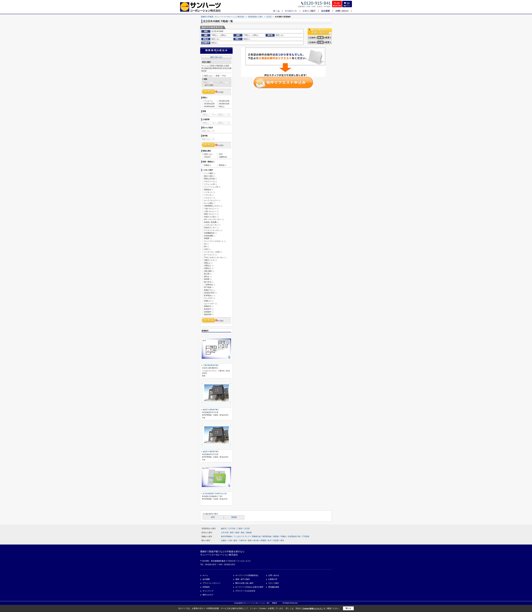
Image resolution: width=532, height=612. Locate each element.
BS (206, 247)
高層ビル (208, 301)
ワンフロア (209, 298)
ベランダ (208, 195)
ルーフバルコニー (212, 200)
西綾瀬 (234, 517)
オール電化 (209, 203)
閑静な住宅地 (210, 179)
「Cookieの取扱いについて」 (312, 609)
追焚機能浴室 (210, 233)
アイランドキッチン (213, 230)
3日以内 (207, 157)
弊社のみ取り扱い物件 (244, 583)
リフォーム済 (210, 184)
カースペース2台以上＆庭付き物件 (249, 587)
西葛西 (263, 540)
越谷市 (223, 528)
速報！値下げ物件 (242, 579)
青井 (282, 540)
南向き (208, 276)
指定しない (208, 76)
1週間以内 (223, 157)
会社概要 (206, 579)
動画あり (222, 165)
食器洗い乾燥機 (211, 222)
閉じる (348, 608)
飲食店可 (208, 309)
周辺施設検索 (273, 587)
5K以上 (221, 106)
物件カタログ (208, 595)
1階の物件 (209, 271)
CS (206, 244)
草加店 (326, 22)
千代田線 (305, 536)
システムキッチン (212, 225)
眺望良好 (208, 190)
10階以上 (208, 266)
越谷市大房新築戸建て (211, 410)
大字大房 (225, 532)
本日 (220, 154)
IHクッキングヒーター (214, 219)
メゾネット (209, 192)
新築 (217, 76)
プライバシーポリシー (212, 583)
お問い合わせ (273, 575)
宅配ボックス (210, 260)
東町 (243, 532)
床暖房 (208, 238)
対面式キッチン (211, 228)
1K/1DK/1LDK (224, 101)
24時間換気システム (213, 206)
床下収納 (208, 287)
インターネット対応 (213, 252)
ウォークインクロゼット (215, 241)
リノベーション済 (212, 187)
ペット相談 (209, 173)
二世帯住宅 (209, 285)
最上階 (208, 274)
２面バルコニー (211, 209)
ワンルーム (208, 101)
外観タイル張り (211, 217)
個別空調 (208, 314)
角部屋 (208, 279)
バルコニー (209, 198)
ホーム (205, 575)
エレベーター (210, 304)
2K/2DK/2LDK (209, 104)
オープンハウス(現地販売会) (246, 575)
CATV (207, 249)
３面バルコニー (211, 211)
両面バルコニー (211, 214)
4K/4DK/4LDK (209, 106)
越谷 (235, 540)
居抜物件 (208, 312)
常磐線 (283, 536)
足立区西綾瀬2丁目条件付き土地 (215, 494)
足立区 (247, 528)
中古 (224, 76)
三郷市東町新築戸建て (211, 365)
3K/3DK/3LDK (224, 104)
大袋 (230, 540)
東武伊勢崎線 (226, 536)
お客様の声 (272, 579)
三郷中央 (242, 540)
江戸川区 (231, 528)
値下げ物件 (209, 85)
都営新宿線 (267, 536)
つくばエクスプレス (242, 536)
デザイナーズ (210, 181)
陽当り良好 (209, 176)
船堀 (237, 532)
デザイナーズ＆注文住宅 (245, 591)
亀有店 (326, 17)
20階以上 (208, 268)
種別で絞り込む (216, 57)
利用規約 (206, 587)
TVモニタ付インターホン (215, 257)
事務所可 (208, 306)
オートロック (210, 255)
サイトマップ (208, 591)
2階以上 (208, 263)
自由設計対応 (210, 293)
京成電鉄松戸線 (294, 536)
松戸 (269, 540)
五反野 (276, 540)
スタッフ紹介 (273, 583)
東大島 (256, 540)
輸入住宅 (208, 282)
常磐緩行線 (256, 536)
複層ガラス (209, 290)
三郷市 (240, 528)
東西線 (276, 536)
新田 (213, 517)
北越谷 (223, 540)
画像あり (207, 165)
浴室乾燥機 (209, 236)
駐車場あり (209, 295)
